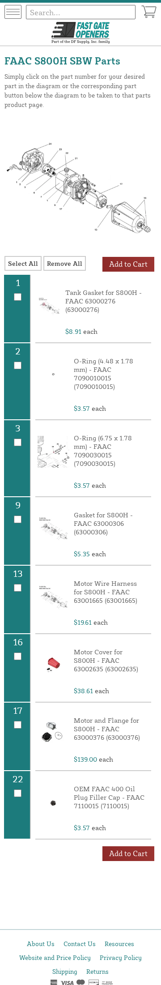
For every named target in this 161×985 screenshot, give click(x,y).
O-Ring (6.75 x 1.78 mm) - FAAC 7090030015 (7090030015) (103, 451)
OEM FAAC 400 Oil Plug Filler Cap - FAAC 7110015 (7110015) (109, 797)
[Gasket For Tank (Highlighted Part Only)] (49, 306)
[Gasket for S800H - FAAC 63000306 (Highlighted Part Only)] (53, 528)
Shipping (64, 971)
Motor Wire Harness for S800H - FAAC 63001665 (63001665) (105, 592)
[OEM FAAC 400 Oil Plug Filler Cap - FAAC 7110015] (53, 802)
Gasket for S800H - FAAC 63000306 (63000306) (103, 523)
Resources (119, 943)
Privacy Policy (121, 957)
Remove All (64, 263)
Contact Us (80, 943)
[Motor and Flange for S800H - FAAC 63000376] (53, 734)
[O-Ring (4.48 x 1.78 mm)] (53, 374)
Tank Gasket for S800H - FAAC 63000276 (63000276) (103, 301)
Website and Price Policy (55, 957)
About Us (41, 943)
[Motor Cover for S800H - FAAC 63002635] (53, 665)
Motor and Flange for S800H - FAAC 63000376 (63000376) (107, 729)
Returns (97, 971)
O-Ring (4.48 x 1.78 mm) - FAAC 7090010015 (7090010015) (103, 374)
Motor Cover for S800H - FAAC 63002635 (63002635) (106, 660)
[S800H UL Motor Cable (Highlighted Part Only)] (53, 597)
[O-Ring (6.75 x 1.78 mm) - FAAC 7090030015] (53, 451)
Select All (23, 263)
